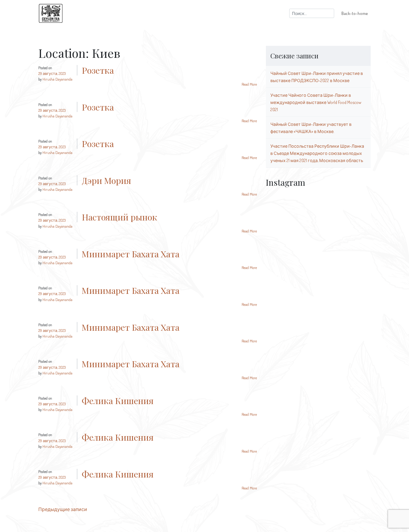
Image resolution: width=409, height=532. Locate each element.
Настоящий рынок (119, 217)
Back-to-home (354, 13)
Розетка (98, 70)
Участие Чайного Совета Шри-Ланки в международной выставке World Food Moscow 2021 (315, 102)
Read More (249, 84)
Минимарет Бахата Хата (130, 253)
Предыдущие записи (62, 509)
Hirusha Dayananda (57, 79)
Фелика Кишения (118, 400)
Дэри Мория (106, 180)
